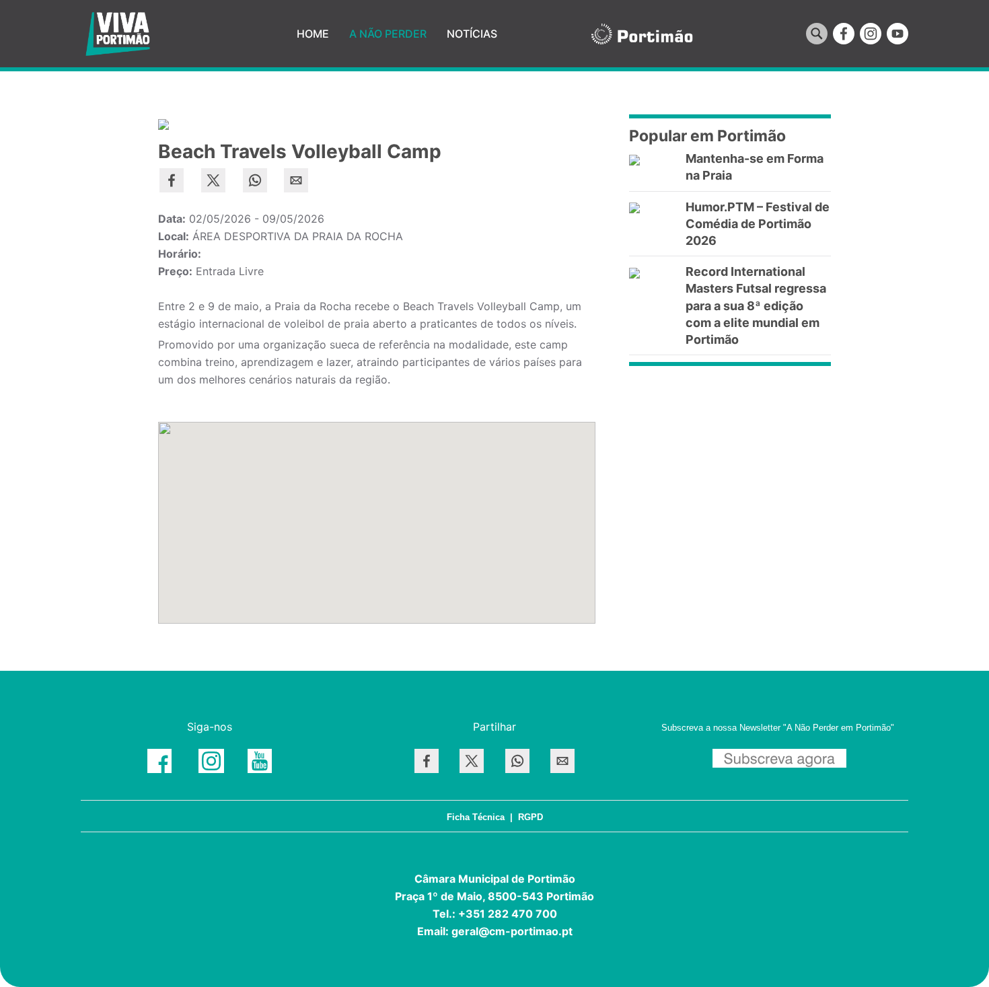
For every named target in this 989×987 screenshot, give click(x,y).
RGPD (530, 817)
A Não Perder (388, 33)
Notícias (472, 33)
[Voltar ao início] (118, 33)
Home (313, 33)
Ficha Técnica (476, 817)
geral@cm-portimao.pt (512, 931)
